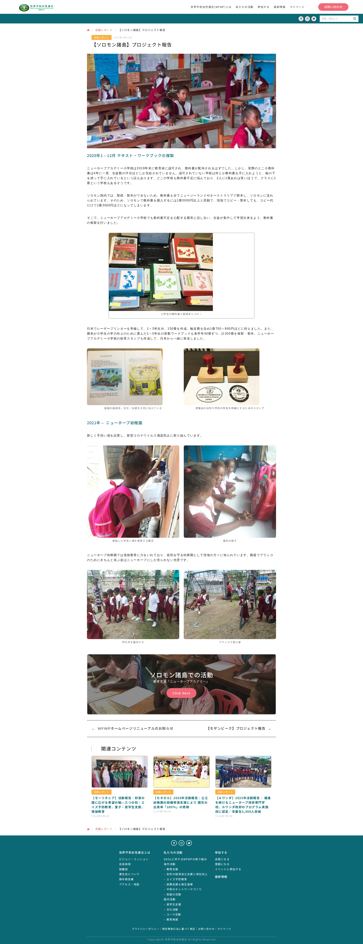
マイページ (297, 7)
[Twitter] (313, 18)
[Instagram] (307, 18)
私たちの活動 (245, 7)
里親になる (222, 864)
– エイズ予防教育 (175, 879)
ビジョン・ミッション (134, 859)
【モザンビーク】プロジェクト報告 (236, 728)
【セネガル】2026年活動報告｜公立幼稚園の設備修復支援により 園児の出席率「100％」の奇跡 (180, 802)
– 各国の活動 (172, 894)
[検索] (354, 18)
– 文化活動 (171, 909)
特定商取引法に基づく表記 (178, 929)
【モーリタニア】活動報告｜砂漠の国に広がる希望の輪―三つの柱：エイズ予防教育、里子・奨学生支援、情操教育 (118, 805)
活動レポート (104, 30)
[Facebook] (301, 18)
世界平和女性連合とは (134, 852)
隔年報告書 (126, 879)
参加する (263, 7)
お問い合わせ (206, 929)
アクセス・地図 (129, 884)
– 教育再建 (171, 919)
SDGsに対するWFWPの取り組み (185, 859)
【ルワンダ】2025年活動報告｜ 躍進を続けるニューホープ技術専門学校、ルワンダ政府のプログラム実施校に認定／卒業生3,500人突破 (243, 805)
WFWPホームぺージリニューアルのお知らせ (136, 728)
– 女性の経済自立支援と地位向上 (186, 874)
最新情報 (279, 7)
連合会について (129, 874)
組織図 (123, 869)
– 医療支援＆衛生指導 (178, 884)
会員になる (222, 859)
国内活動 (169, 899)
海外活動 (169, 864)
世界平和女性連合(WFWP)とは (211, 7)
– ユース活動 (172, 914)
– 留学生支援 (172, 904)
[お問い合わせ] (333, 7)
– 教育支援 (171, 869)
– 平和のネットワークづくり (183, 889)
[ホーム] (88, 30)
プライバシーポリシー (145, 929)
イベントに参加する (228, 869)
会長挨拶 (125, 864)
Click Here (181, 693)
